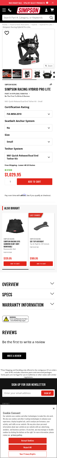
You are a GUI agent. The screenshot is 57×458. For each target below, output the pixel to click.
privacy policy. (17, 435)
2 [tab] (41, 269)
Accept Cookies (27, 440)
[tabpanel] (15, 240)
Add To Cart (34, 181)
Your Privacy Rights (28, 454)
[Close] (54, 408)
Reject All (28, 447)
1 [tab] (15, 269)
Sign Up (47, 393)
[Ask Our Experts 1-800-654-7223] (10, 10)
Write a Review (14, 355)
